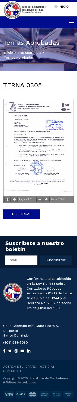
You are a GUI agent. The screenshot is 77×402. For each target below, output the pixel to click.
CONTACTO (12, 371)
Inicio (8, 53)
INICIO (63, 7)
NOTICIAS (47, 367)
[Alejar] (39, 199)
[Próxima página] (14, 199)
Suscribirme (56, 260)
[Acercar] (46, 199)
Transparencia (29, 53)
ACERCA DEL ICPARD (19, 367)
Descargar (21, 214)
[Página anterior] (7, 199)
